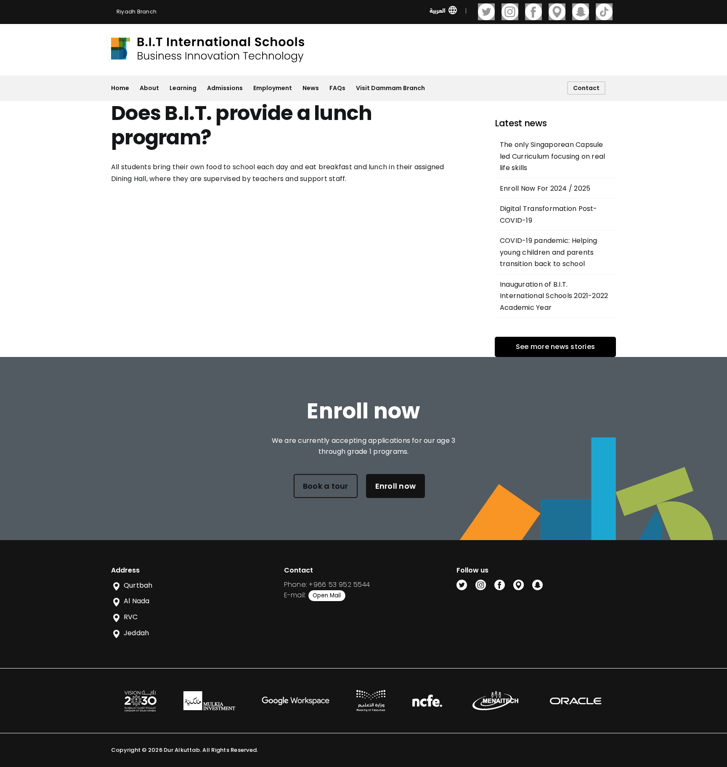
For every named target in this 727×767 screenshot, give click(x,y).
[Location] (557, 11)
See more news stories (555, 347)
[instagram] (509, 11)
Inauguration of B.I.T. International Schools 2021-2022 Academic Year (554, 296)
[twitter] (486, 11)
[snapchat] (580, 11)
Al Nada (137, 601)
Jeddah (136, 633)
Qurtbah (138, 585)
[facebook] (533, 11)
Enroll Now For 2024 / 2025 (545, 188)
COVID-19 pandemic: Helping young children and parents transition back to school (548, 252)
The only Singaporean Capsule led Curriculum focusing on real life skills (552, 156)
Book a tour (325, 486)
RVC (131, 617)
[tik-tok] (604, 11)
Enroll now (395, 486)
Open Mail (327, 595)
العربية (438, 9)
